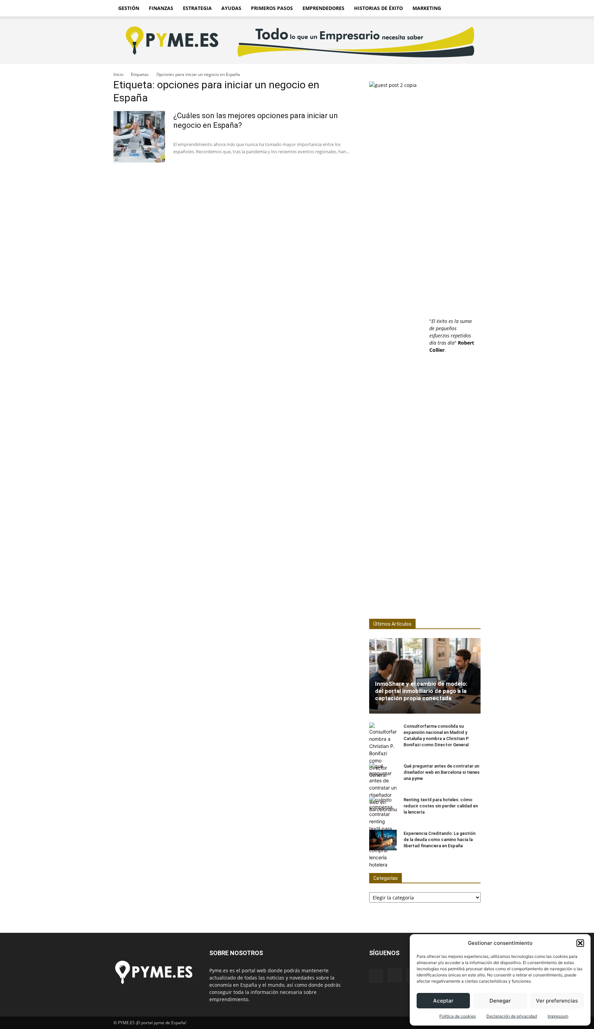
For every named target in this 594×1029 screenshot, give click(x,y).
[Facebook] (376, 976)
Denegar (500, 1000)
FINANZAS (161, 8)
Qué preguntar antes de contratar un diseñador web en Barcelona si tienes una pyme (442, 772)
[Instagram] (395, 975)
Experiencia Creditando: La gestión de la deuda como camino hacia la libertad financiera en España (439, 839)
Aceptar (443, 1000)
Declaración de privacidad (511, 1016)
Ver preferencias (557, 1000)
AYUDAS (231, 8)
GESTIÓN (128, 8)
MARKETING (426, 8)
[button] (580, 943)
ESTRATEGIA (197, 8)
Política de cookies (457, 1016)
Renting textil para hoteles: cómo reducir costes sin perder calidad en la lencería (441, 806)
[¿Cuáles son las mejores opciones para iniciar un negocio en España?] (139, 137)
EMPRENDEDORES (323, 8)
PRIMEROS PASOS (272, 8)
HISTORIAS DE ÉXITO (378, 8)
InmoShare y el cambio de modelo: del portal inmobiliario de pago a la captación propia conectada (421, 691)
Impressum (558, 1016)
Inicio (118, 74)
